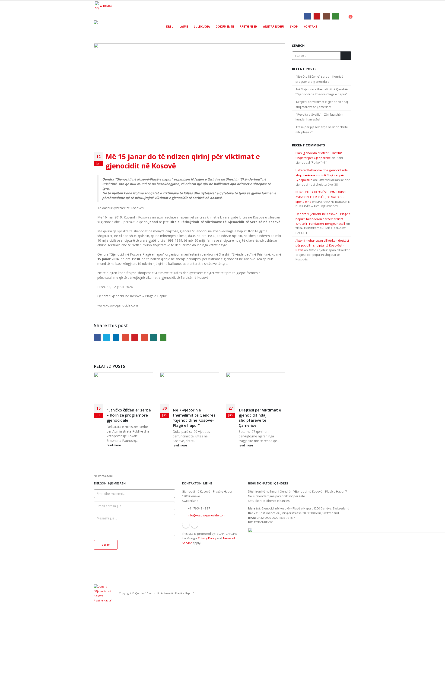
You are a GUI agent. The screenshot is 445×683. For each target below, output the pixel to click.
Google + (125, 337)
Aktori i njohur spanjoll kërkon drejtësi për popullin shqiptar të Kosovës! (323, 254)
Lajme (183, 26)
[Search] (345, 55)
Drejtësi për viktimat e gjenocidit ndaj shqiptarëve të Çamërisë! (260, 417)
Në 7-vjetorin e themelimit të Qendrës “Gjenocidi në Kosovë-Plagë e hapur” (194, 417)
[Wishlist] (343, 15)
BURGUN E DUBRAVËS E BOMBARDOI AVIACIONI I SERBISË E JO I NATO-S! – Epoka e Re (321, 197)
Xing (153, 337)
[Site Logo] (123, 29)
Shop (294, 26)
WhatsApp (163, 337)
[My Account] (348, 15)
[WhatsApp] (335, 16)
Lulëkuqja (202, 26)
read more (114, 445)
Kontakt (310, 26)
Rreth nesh (248, 26)
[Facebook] (307, 16)
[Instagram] (326, 16)
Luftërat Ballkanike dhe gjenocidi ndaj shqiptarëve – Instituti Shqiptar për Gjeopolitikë (322, 175)
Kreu (170, 26)
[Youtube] (317, 16)
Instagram (194, 524)
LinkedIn (116, 337)
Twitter (106, 337)
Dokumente (225, 26)
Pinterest (134, 337)
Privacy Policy (207, 538)
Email (144, 337)
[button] (347, 34)
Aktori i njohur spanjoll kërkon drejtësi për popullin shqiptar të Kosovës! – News (322, 245)
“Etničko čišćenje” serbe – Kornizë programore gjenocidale (129, 415)
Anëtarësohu (273, 26)
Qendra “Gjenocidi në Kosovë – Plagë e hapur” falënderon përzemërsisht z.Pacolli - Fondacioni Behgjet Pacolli (323, 219)
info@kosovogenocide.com (206, 515)
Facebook (97, 337)
